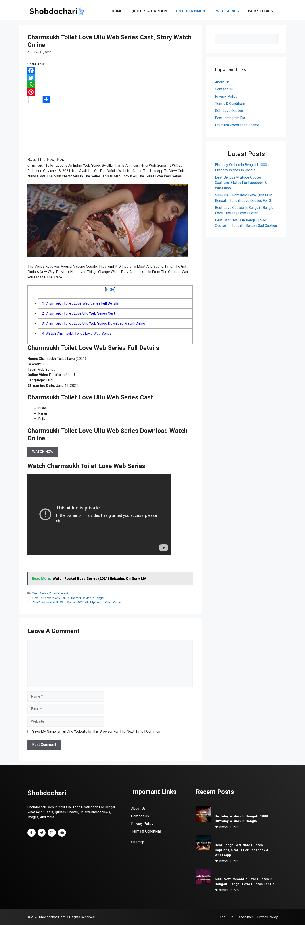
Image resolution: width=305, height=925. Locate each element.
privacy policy (142, 824)
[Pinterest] (110, 92)
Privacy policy (267, 917)
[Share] (110, 99)
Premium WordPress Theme (237, 125)
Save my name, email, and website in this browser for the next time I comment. (97, 731)
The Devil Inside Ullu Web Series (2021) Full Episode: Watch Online (77, 602)
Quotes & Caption (149, 11)
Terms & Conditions (230, 103)
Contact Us (140, 816)
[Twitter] (110, 77)
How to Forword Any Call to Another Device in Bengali (68, 598)
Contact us (224, 89)
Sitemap (137, 842)
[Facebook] (110, 70)
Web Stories (260, 11)
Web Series (227, 11)
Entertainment (191, 11)
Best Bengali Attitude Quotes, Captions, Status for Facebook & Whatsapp (241, 182)
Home (117, 11)
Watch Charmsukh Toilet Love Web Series (76, 333)
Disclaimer (245, 917)
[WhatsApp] (110, 84)
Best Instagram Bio (230, 118)
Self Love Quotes (229, 111)
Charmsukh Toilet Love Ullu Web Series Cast (78, 313)
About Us (222, 82)
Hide (110, 289)
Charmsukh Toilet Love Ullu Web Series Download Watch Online (93, 323)
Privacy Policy (226, 96)
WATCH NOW (42, 452)
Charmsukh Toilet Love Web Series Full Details (80, 303)
